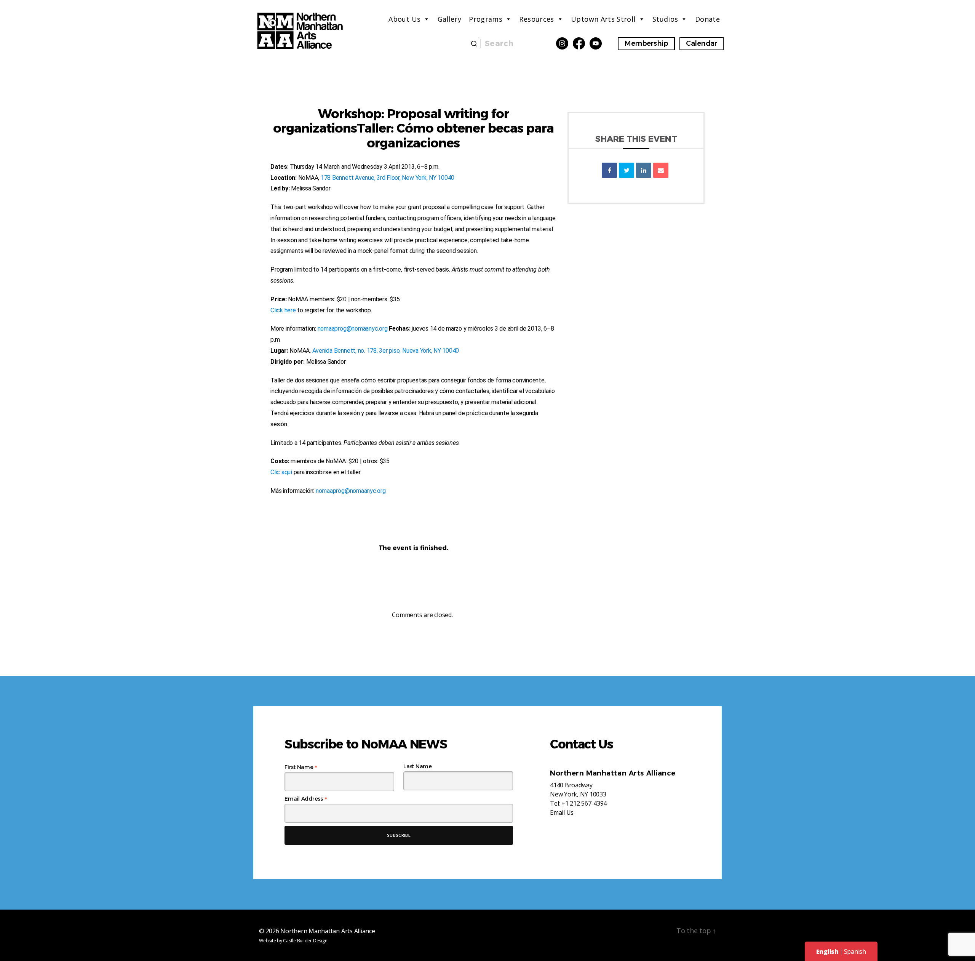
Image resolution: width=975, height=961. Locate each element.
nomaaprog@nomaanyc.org (353, 328)
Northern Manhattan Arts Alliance (327, 931)
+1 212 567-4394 (584, 803)
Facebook (579, 43)
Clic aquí (281, 472)
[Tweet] (626, 170)
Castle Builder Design (305, 940)
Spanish (855, 951)
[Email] (660, 170)
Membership (646, 43)
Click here (283, 310)
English (827, 951)
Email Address (306, 799)
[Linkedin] (643, 170)
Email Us (562, 812)
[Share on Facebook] (609, 170)
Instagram (562, 43)
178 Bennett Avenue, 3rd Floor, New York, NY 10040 (387, 177)
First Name (301, 767)
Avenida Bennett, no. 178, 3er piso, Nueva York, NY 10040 (385, 350)
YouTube (596, 43)
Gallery (450, 19)
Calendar (701, 43)
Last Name (417, 766)
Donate (707, 19)
